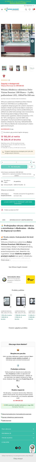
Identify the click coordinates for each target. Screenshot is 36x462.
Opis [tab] (3, 220)
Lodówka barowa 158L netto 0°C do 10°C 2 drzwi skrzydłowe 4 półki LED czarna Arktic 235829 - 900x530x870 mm (20, 312)
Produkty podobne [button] (18, 290)
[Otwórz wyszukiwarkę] (26, 9)
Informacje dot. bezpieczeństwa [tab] (21, 220)
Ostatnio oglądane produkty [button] (18, 328)
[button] (32, 41)
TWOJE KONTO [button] (7, 438)
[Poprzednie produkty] (4, 301)
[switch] (32, 452)
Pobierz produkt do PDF (11, 210)
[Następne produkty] (31, 301)
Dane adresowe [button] (6, 429)
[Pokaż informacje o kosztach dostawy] (25, 185)
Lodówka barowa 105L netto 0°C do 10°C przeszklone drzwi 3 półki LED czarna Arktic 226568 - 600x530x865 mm (6, 312)
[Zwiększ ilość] (30, 162)
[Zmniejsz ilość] (2, 162)
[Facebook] (16, 448)
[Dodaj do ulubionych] (31, 167)
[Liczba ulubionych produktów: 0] (29, 9)
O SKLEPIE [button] (5, 442)
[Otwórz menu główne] (2, 9)
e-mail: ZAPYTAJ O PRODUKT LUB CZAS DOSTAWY (18, 202)
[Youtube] (19, 448)
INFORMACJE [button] (6, 433)
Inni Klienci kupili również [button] (18, 267)
